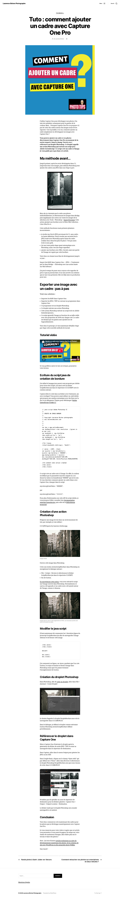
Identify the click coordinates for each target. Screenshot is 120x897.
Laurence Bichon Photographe (14, 3)
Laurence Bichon (59, 39)
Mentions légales (24, 882)
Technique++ (60, 13)
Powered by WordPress (49, 893)
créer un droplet (62, 682)
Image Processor (69, 220)
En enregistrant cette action (49, 582)
